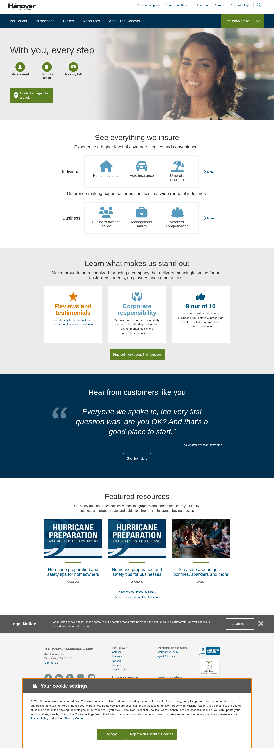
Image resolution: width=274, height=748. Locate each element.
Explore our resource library (138, 591)
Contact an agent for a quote (34, 95)
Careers (116, 652)
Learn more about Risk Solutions (138, 597)
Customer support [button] (148, 5)
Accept (112, 734)
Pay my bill (73, 74)
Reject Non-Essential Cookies (151, 734)
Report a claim (46, 76)
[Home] (22, 6)
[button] (258, 5)
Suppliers (117, 665)
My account (20, 74)
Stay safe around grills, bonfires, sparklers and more (200, 572)
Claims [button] (68, 21)
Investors (203, 5)
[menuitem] (18, 21)
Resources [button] (91, 21)
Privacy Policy (39, 718)
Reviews (116, 660)
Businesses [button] (45, 21)
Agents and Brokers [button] (178, 5)
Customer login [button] (240, 5)
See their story (137, 458)
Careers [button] (220, 5)
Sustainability (119, 669)
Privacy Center (74, 718)
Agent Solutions (166, 656)
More (210, 171)
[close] (261, 625)
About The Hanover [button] (124, 21)
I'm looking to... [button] (240, 21)
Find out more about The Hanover (137, 354)
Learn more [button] (240, 623)
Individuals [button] (18, 21)
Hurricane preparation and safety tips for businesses (137, 572)
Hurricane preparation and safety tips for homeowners (73, 572)
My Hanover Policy (167, 652)
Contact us (51, 662)
